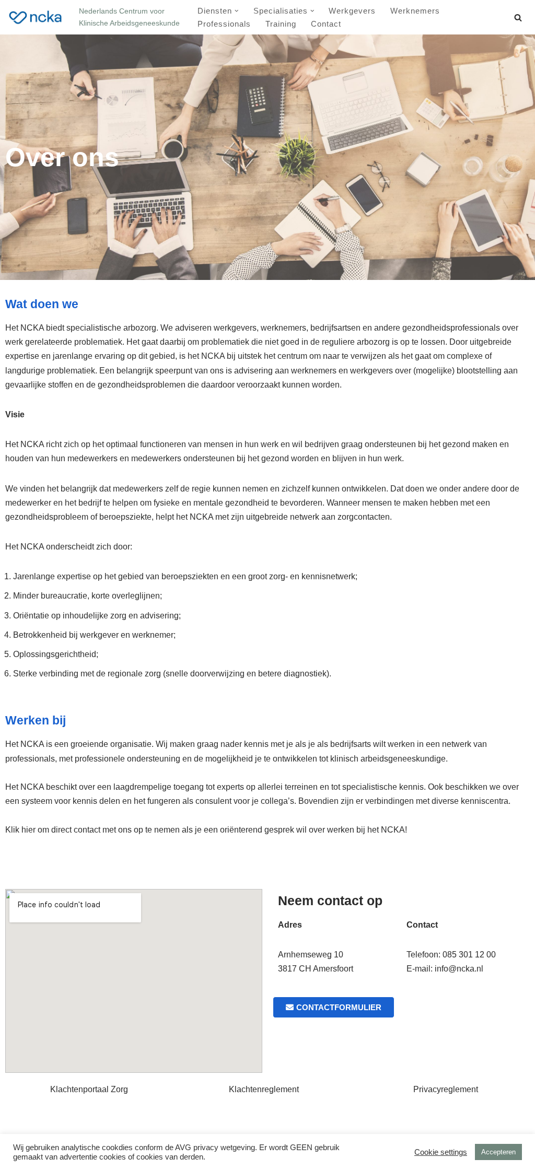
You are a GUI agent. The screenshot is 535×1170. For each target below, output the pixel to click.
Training (280, 23)
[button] (237, 11)
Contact (326, 23)
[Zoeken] (518, 17)
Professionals (224, 23)
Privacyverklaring (127, 1128)
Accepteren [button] (498, 1152)
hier (29, 829)
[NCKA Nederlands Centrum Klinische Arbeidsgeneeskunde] (35, 17)
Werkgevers (352, 10)
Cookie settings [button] (440, 1152)
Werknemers (415, 10)
